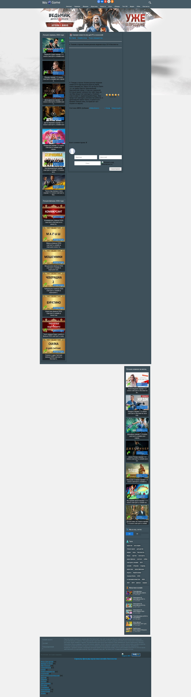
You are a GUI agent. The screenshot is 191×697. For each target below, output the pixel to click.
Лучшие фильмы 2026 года (53, 201)
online (145, 559)
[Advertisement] (95, 66)
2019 (133, 582)
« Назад (107, 108)
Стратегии (45, 674)
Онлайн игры (82, 38)
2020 (143, 579)
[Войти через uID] (98, 1)
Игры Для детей (47, 662)
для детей (140, 549)
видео (129, 552)
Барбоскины (137, 572)
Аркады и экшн (47, 664)
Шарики (44, 680)
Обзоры (117, 6)
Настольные (45, 666)
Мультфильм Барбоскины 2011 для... (140, 622)
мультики (130, 569)
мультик (129, 545)
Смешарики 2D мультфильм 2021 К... (139, 598)
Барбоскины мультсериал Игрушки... (140, 629)
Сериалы (77, 6)
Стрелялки (45, 688)
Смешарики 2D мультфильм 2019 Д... (139, 604)
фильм (138, 582)
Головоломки (46, 668)
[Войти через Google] (108, 1)
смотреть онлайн (132, 562)
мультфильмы (139, 569)
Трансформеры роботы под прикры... (140, 616)
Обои (138, 6)
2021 (128, 582)
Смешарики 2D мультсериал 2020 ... (139, 610)
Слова (43, 670)
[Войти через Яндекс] (105, 1)
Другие (43, 678)
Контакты (146, 6)
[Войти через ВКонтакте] (102, 1)
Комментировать (115, 169)
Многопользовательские (50, 676)
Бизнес (43, 682)
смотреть (141, 555)
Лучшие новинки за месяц (136, 369)
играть (129, 572)
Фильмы (85, 6)
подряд (142, 566)
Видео (132, 6)
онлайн (129, 566)
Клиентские (45, 692)
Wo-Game (72, 38)
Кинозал (69, 6)
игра (134, 552)
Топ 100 (124, 6)
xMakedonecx (94, 108)
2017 (141, 562)
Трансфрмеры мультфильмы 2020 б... (140, 592)
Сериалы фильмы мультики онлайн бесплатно (95, 659)
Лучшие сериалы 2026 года (53, 35)
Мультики (94, 6)
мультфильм (131, 559)
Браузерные (45, 690)
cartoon (139, 559)
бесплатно (140, 552)
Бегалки (44, 686)
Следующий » (116, 108)
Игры (110, 6)
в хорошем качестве (133, 579)
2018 (138, 576)
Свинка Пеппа (131, 576)
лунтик (134, 555)
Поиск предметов (95, 38)
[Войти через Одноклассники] (112, 1)
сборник (135, 566)
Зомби (43, 694)
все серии (137, 545)
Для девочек (46, 684)
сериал (144, 582)
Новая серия (131, 549)
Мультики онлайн (135, 588)
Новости (103, 6)
